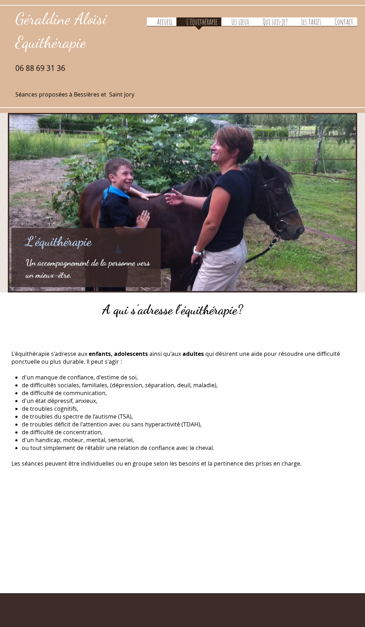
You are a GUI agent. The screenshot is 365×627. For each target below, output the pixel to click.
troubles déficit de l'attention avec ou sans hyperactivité (105, 424)
